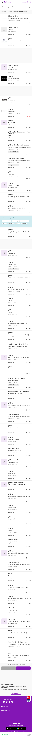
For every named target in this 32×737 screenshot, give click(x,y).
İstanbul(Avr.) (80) (6, 221)
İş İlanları (10, 11)
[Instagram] (9, 701)
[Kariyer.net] (16, 723)
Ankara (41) (25, 221)
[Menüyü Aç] (2, 2)
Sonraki (23, 668)
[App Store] (11, 728)
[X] (7, 701)
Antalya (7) (10, 223)
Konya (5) (24, 223)
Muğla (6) (17, 223)
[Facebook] (4, 701)
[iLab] (16, 732)
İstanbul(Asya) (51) (16, 221)
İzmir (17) (4, 223)
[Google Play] (21, 728)
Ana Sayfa (3, 11)
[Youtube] (12, 701)
